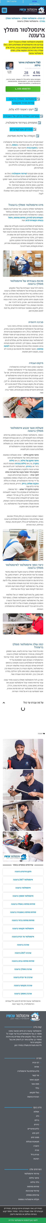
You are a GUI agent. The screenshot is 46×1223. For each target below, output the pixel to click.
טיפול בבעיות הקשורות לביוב (25, 219)
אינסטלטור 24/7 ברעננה (23, 879)
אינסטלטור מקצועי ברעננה (23, 928)
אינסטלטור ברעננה (23, 887)
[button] (4, 10)
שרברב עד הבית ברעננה (23, 977)
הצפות (14, 144)
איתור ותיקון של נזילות (30, 460)
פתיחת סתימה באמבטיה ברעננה (23, 912)
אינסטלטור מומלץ (29, 18)
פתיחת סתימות (20, 217)
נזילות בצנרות (20, 463)
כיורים (28, 466)
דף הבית (41, 18)
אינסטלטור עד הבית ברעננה (23, 936)
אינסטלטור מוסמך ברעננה (23, 895)
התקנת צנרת (32, 147)
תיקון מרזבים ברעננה (23, 871)
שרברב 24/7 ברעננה (23, 952)
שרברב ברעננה (23, 944)
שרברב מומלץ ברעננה (23, 969)
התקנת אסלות (33, 483)
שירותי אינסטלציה (19, 173)
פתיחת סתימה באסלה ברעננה (23, 904)
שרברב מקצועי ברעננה (23, 985)
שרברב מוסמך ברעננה (23, 993)
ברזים (24, 483)
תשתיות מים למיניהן (34, 217)
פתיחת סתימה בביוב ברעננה (23, 961)
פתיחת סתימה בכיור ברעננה (23, 920)
